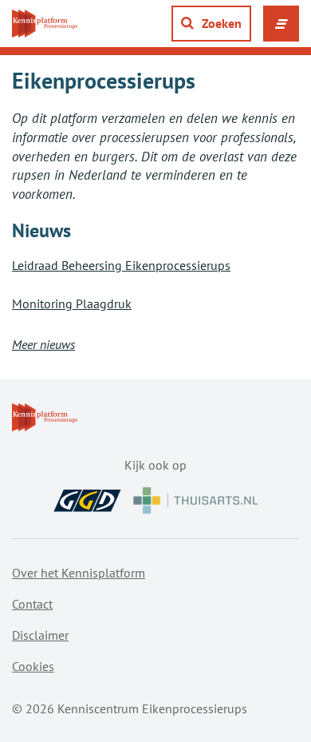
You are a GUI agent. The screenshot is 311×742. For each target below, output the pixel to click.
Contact (32, 604)
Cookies (33, 666)
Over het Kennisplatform (78, 573)
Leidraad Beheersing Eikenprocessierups (121, 265)
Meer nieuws (43, 344)
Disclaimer (40, 635)
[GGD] (87, 501)
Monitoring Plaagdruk (72, 303)
